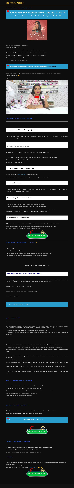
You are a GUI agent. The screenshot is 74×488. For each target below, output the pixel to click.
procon (21, 154)
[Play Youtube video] (37, 97)
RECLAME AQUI (22, 174)
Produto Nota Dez (33, 467)
